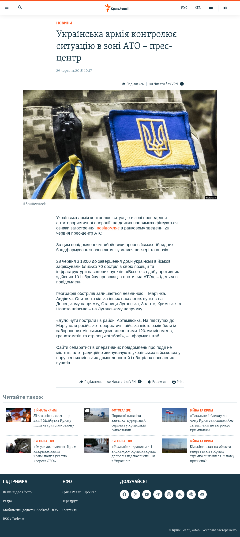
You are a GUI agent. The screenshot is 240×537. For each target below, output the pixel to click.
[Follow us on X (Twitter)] (135, 494)
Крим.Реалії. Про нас (78, 492)
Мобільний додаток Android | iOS (30, 510)
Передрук (69, 501)
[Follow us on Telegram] (157, 494)
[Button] (133, 84)
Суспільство (44, 441)
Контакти (69, 510)
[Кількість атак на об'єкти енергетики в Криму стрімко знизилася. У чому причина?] (174, 445)
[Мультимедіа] (211, 8)
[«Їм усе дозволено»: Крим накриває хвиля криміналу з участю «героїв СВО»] (18, 445)
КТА (198, 8)
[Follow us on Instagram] (169, 494)
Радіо (7, 501)
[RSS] (180, 494)
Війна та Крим (45, 410)
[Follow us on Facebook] (124, 494)
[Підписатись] (202, 494)
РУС (184, 8)
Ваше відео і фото (17, 492)
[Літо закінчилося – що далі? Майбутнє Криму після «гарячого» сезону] (18, 415)
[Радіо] (225, 8)
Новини (64, 23)
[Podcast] (191, 494)
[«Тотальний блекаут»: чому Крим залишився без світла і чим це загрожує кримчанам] (174, 415)
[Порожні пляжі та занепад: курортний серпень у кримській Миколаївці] (96, 415)
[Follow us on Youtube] (146, 494)
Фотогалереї (121, 410)
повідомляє (109, 228)
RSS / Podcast (13, 519)
